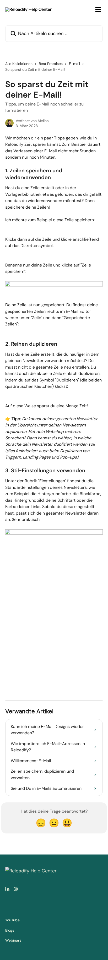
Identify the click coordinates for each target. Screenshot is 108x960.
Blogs (9, 930)
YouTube (12, 920)
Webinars (13, 940)
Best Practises (51, 63)
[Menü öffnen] (98, 9)
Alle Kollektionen (19, 63)
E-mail (74, 63)
